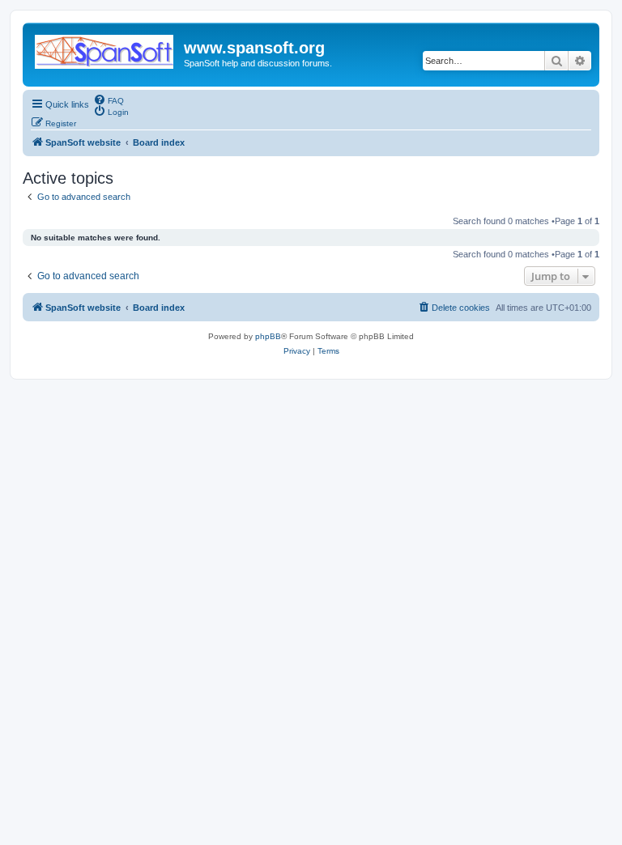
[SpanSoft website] (105, 48)
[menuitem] (108, 99)
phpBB (268, 336)
